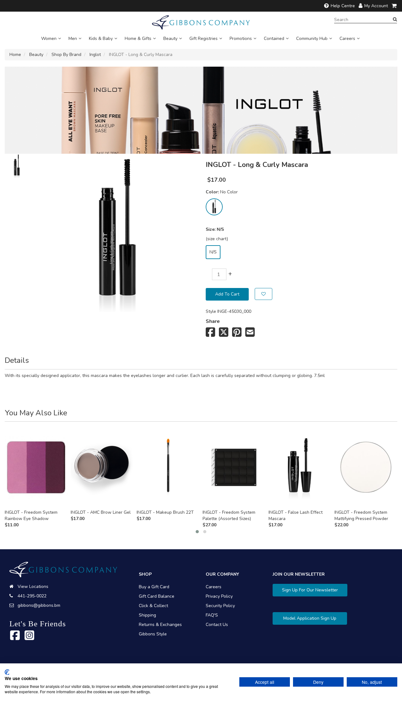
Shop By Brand (66, 55)
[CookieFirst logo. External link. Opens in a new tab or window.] (7, 672)
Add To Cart (227, 294)
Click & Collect (153, 606)
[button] (197, 532)
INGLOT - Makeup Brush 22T (165, 512)
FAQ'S (212, 615)
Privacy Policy (219, 596)
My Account (376, 6)
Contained (274, 39)
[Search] (395, 19)
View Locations (33, 587)
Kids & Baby (101, 39)
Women (49, 39)
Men (72, 39)
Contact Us (217, 625)
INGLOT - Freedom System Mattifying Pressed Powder (361, 515)
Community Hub (312, 39)
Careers (347, 39)
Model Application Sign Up (310, 618)
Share (213, 321)
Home (15, 55)
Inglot (95, 55)
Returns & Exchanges (160, 625)
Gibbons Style (153, 634)
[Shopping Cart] (394, 6)
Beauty (170, 39)
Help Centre (343, 6)
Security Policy (220, 606)
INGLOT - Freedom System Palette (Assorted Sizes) (229, 515)
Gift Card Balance (156, 596)
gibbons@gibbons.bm (39, 605)
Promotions (241, 39)
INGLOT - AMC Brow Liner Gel (101, 512)
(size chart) (217, 239)
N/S (213, 252)
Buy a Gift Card (154, 587)
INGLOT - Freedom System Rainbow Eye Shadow (31, 515)
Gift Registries (203, 39)
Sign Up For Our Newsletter (310, 590)
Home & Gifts (138, 39)
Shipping (147, 615)
